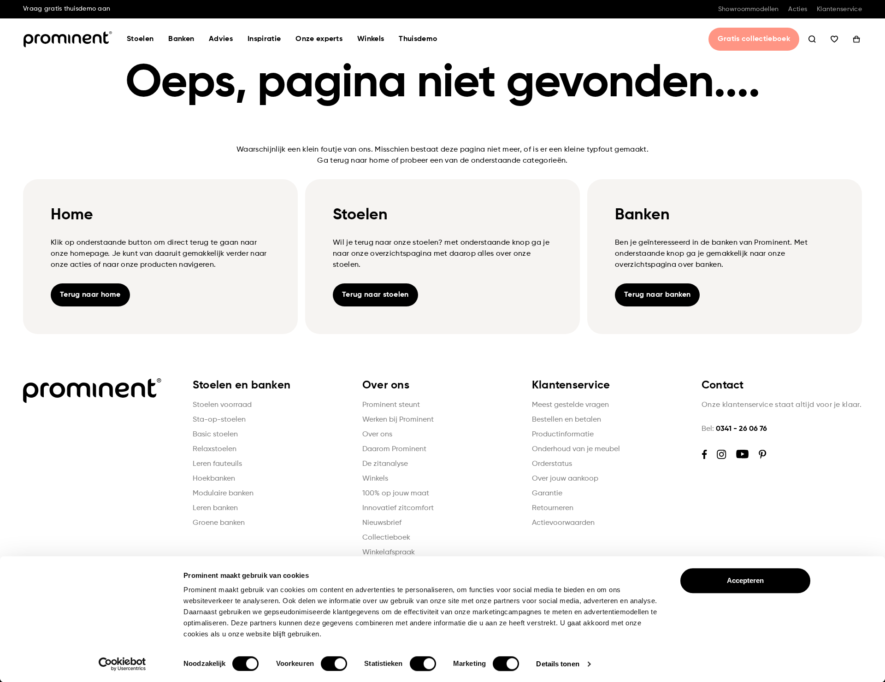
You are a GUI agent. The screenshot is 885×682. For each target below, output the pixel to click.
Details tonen (557, 664)
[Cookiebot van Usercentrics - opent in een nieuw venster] (122, 664)
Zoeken (812, 39)
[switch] (334, 663)
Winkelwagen (856, 39)
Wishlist (834, 39)
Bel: (734, 429)
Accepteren (745, 580)
